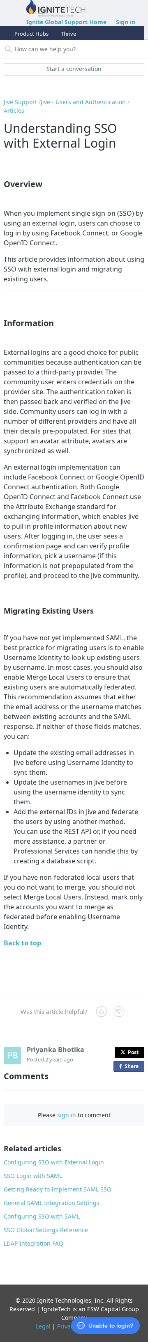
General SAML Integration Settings (51, 1203)
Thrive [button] (68, 33)
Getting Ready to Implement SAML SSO (57, 1189)
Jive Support (20, 102)
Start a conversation (74, 69)
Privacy (66, 1326)
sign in (66, 1115)
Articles (14, 110)
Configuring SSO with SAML (42, 1216)
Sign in (125, 22)
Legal (43, 1326)
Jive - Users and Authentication (83, 102)
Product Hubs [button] (31, 33)
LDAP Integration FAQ (33, 1243)
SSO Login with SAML (33, 1176)
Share (133, 1067)
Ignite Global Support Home (66, 22)
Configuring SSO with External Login (54, 1162)
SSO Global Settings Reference (46, 1230)
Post (133, 1052)
